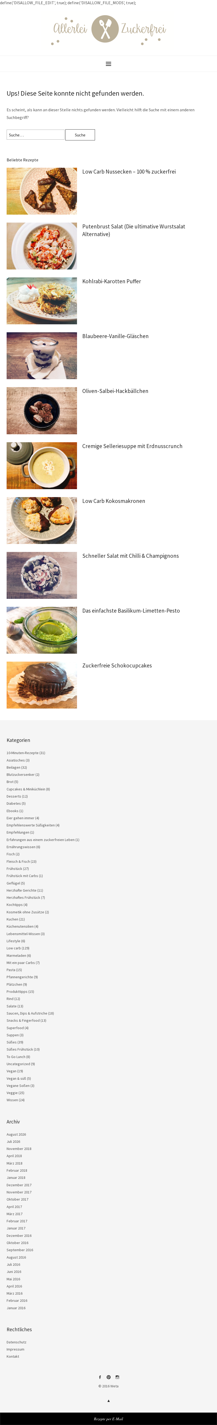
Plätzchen (14, 984)
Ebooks (13, 810)
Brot (10, 781)
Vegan (11, 1071)
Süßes (12, 1042)
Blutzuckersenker (21, 774)
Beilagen (13, 767)
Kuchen (12, 919)
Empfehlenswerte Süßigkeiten (31, 825)
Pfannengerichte (20, 977)
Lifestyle (13, 941)
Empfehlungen (18, 832)
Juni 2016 (14, 1271)
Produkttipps (17, 991)
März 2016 (14, 1293)
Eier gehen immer (20, 818)
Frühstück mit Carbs (22, 875)
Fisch (11, 854)
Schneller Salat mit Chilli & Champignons (130, 555)
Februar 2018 (17, 1170)
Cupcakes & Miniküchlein (26, 789)
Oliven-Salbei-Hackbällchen (115, 391)
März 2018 (14, 1163)
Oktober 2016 (17, 1242)
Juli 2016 (13, 1264)
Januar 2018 (16, 1177)
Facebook (100, 1379)
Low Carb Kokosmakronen (113, 500)
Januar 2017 (16, 1228)
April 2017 (14, 1206)
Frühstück (14, 868)
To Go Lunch (16, 1056)
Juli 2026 (13, 1141)
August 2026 (16, 1134)
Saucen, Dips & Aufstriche (27, 1013)
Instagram (117, 1379)
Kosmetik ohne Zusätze (25, 912)
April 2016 (14, 1286)
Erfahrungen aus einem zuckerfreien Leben (41, 839)
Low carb (14, 948)
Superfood (15, 1027)
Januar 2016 (16, 1307)
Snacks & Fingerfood (23, 1020)
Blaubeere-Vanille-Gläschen (115, 336)
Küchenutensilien (20, 926)
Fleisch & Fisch (18, 861)
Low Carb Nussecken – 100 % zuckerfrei (129, 171)
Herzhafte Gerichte (22, 890)
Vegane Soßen (18, 1085)
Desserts (14, 796)
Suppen (13, 1035)
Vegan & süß (16, 1078)
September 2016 (20, 1249)
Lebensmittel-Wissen (23, 933)
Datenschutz (16, 1342)
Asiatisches (16, 760)
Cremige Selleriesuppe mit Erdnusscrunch (132, 446)
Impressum (15, 1349)
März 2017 (14, 1213)
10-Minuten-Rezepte (23, 752)
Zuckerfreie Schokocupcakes (117, 665)
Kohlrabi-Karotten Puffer (111, 281)
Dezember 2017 (19, 1185)
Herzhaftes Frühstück (23, 897)
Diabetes (14, 803)
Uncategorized (18, 1063)
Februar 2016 (17, 1300)
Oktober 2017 (17, 1199)
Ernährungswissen (21, 846)
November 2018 (19, 1148)
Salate (12, 1006)
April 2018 (14, 1155)
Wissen (12, 1099)
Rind (10, 998)
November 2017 (19, 1192)
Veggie (12, 1092)
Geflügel (13, 883)
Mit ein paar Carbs (21, 962)
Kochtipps (15, 904)
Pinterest (108, 1379)
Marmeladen (16, 955)
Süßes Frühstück (20, 1049)
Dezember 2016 (19, 1235)
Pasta (11, 969)
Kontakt (13, 1356)
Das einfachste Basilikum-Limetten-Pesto (131, 610)
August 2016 (16, 1257)
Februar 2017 (17, 1221)
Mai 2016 (13, 1279)
